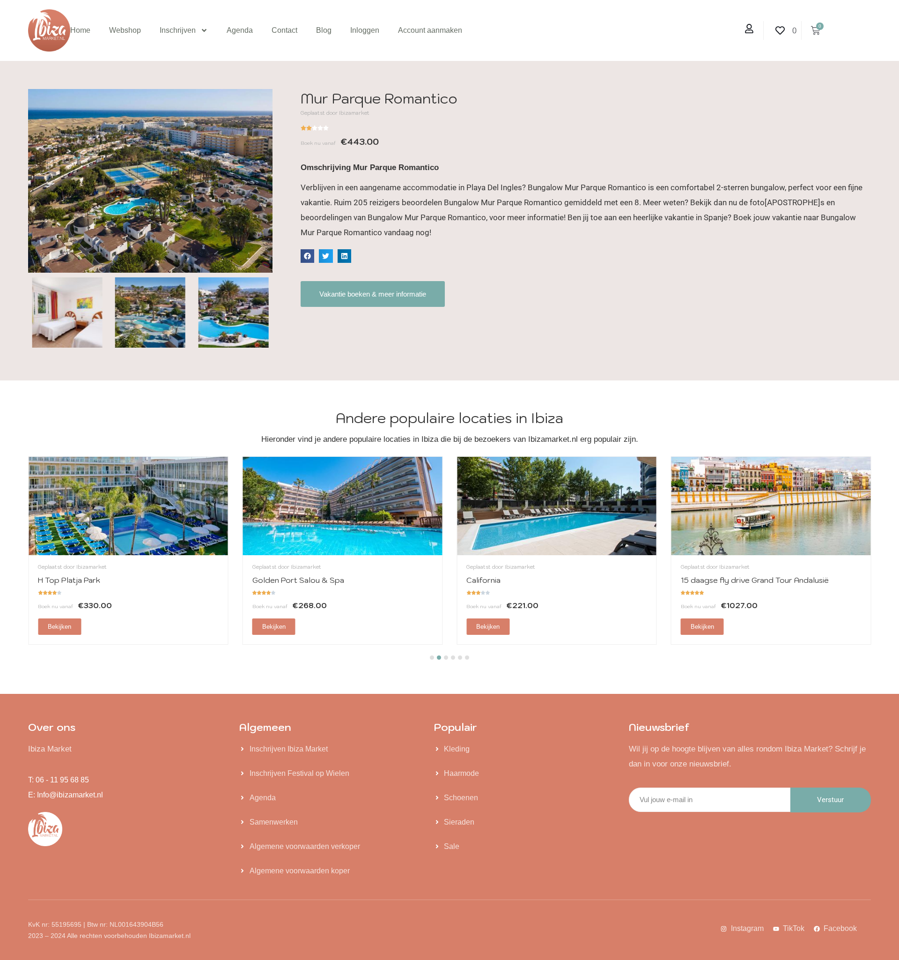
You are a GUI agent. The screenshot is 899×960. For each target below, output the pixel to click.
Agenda (240, 30)
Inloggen (364, 30)
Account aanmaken (430, 30)
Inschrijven (178, 30)
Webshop (125, 30)
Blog (324, 30)
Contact (284, 30)
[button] (307, 256)
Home (80, 30)
